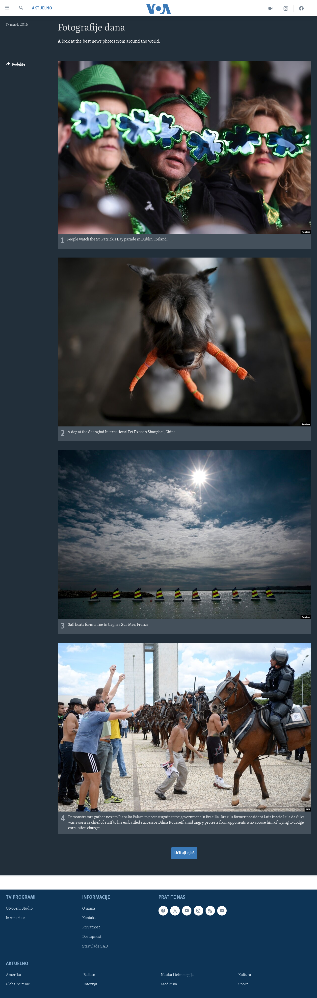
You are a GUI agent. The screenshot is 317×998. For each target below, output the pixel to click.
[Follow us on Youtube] (186, 910)
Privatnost (91, 927)
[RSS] (210, 910)
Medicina (169, 984)
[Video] (270, 8)
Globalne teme (18, 984)
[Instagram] (286, 8)
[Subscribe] (222, 910)
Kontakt (89, 918)
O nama (88, 909)
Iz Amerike (15, 918)
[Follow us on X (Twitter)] (175, 910)
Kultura (244, 975)
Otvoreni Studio (19, 909)
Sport (243, 984)
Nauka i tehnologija (177, 975)
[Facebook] (301, 8)
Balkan (89, 975)
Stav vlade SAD (95, 946)
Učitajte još (184, 853)
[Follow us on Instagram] (198, 910)
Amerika (13, 975)
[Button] (15, 65)
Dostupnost (91, 937)
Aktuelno (42, 8)
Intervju (90, 984)
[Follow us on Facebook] (163, 910)
